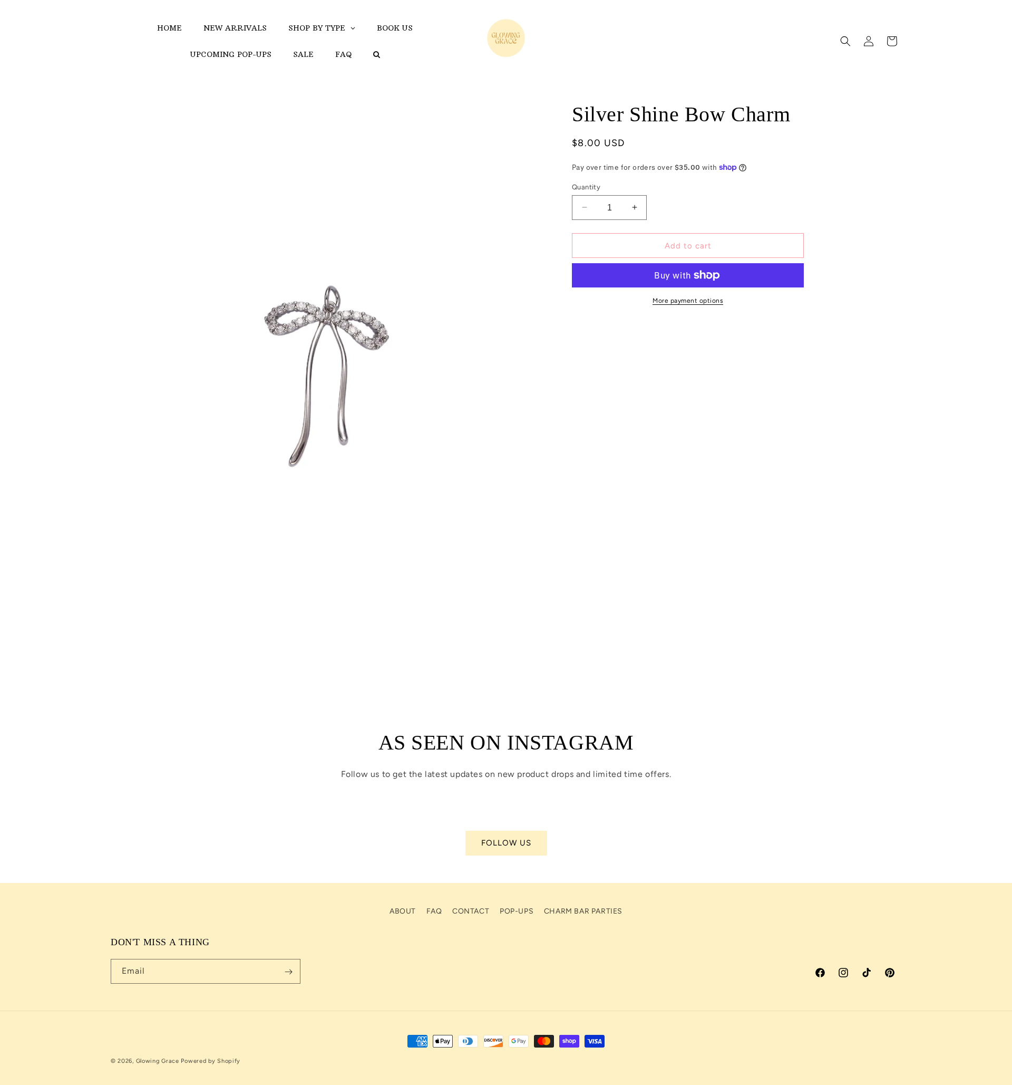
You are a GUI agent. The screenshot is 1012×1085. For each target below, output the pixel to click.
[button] (845, 41)
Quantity (586, 186)
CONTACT (470, 911)
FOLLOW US (506, 843)
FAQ (434, 911)
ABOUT (403, 911)
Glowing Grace (157, 1061)
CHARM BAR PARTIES (583, 911)
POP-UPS (516, 911)
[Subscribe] (288, 971)
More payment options (688, 300)
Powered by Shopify (210, 1061)
